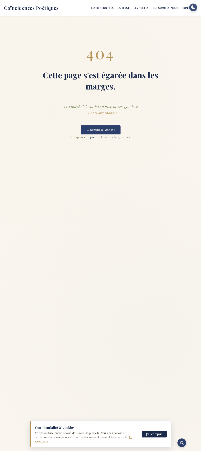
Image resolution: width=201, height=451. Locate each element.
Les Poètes (141, 8)
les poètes (93, 137)
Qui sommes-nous (165, 8)
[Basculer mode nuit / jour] (193, 7)
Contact (188, 8)
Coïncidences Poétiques (31, 8)
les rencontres (110, 137)
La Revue (124, 8)
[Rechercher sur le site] (181, 442)
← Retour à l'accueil (100, 130)
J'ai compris (154, 434)
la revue (126, 137)
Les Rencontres (102, 8)
